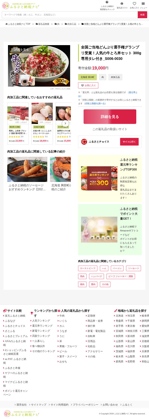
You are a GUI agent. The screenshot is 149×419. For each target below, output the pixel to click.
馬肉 (82, 276)
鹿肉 (93, 284)
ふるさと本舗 (12, 368)
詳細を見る (21, 49)
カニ (62, 326)
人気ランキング (41, 320)
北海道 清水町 (87, 77)
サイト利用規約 (60, 404)
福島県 (119, 346)
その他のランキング (43, 351)
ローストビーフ (87, 268)
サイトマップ (38, 404)
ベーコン (117, 268)
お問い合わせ (110, 404)
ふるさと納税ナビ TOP (19, 24)
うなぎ (63, 331)
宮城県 (119, 331)
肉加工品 (72, 24)
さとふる (10, 331)
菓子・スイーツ (68, 356)
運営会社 (22, 404)
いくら (63, 320)
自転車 (91, 336)
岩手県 (119, 326)
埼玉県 (131, 315)
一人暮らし (38, 341)
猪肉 (82, 284)
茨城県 (119, 351)
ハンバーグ (96, 276)
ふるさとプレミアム (16, 336)
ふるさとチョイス (15, 326)
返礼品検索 (44, 24)
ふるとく (127, 404)
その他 (105, 284)
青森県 (119, 320)
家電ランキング (41, 330)
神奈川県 (132, 331)
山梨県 (131, 356)
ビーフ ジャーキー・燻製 (120, 276)
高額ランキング (41, 336)
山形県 (119, 341)
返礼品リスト (122, 8)
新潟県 (131, 336)
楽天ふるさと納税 (15, 315)
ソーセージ (133, 268)
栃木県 (119, 356)
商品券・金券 (95, 320)
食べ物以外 (38, 346)
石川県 (131, 346)
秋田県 (119, 336)
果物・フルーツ (68, 346)
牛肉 (62, 315)
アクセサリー (95, 351)
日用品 (91, 341)
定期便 (91, 315)
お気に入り (134, 8)
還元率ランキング (42, 325)
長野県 (131, 361)
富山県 (131, 341)
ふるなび (10, 320)
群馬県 (119, 361)
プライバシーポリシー (85, 404)
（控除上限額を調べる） (95, 103)
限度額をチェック (107, 7)
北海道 (119, 315)
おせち (63, 361)
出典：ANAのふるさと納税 (60, 89)
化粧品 (91, 346)
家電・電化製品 (96, 331)
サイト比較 (14, 310)
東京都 (131, 326)
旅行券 (91, 326)
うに (62, 336)
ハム (104, 268)
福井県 (131, 351)
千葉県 (131, 320)
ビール (63, 351)
